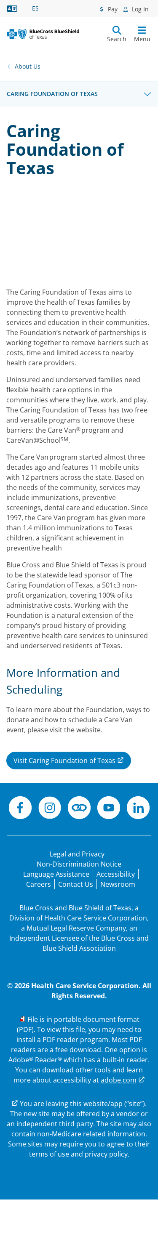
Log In (139, 9)
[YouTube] (108, 809)
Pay (112, 9)
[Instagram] (49, 809)
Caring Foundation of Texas (52, 94)
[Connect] (79, 809)
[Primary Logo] (43, 34)
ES (35, 8)
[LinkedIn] (138, 809)
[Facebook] (20, 809)
